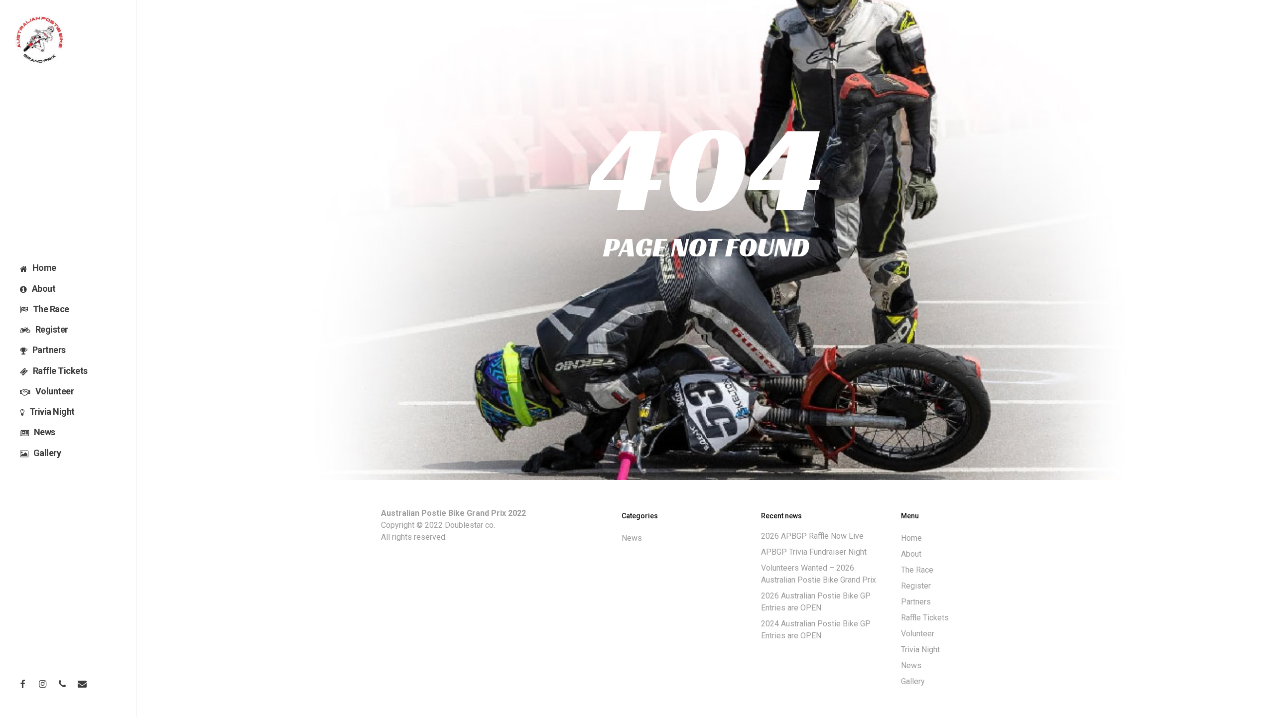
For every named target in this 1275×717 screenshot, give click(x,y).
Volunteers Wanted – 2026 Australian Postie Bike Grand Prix (818, 574)
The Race (917, 570)
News (632, 538)
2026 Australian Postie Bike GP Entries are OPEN (816, 601)
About (911, 554)
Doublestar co (469, 525)
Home (911, 538)
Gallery (913, 681)
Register (916, 586)
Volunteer (917, 633)
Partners (916, 601)
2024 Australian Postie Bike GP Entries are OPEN (816, 629)
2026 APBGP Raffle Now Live (812, 536)
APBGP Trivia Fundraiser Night (814, 552)
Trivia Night (920, 649)
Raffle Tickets (925, 617)
